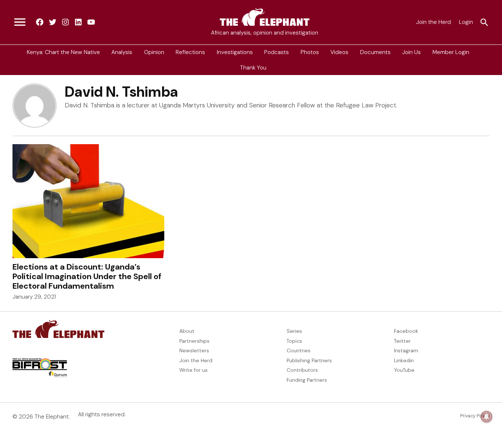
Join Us (411, 52)
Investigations (235, 52)
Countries (299, 350)
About (186, 331)
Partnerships (194, 341)
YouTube (404, 370)
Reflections (190, 52)
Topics (294, 341)
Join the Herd (433, 22)
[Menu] (19, 22)
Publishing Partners (309, 360)
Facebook (406, 331)
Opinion (154, 52)
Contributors (302, 370)
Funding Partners (307, 380)
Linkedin (404, 360)
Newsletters (194, 350)
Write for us (193, 370)
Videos (339, 52)
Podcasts (276, 52)
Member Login (451, 52)
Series (294, 331)
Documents (375, 52)
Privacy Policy (475, 416)
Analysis (121, 52)
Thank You (253, 67)
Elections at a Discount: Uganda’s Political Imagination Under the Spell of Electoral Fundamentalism (86, 276)
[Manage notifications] (486, 417)
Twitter (402, 341)
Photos (310, 52)
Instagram (406, 350)
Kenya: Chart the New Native (63, 52)
